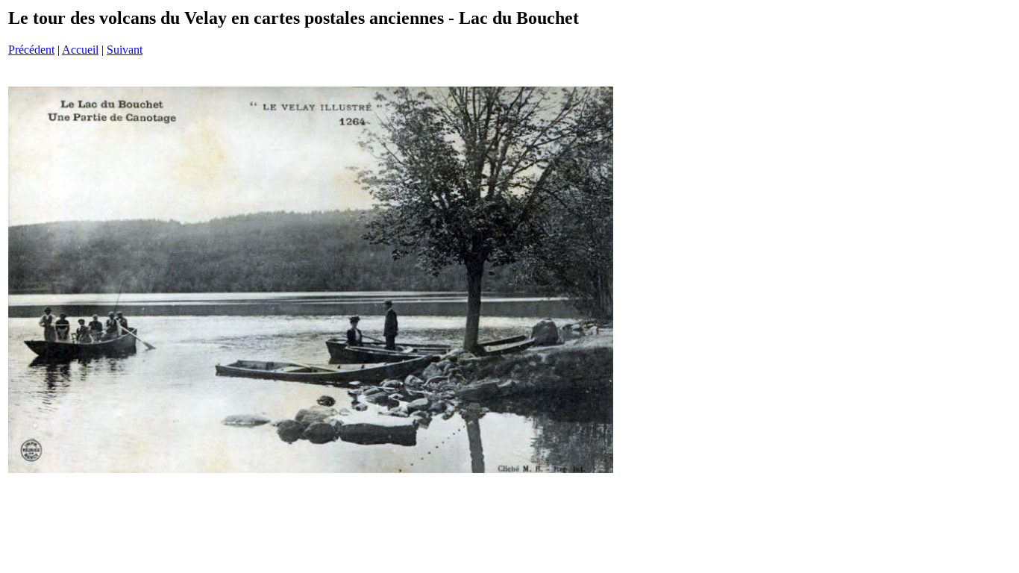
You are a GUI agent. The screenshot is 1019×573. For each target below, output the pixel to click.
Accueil (80, 49)
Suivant (124, 49)
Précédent (31, 49)
